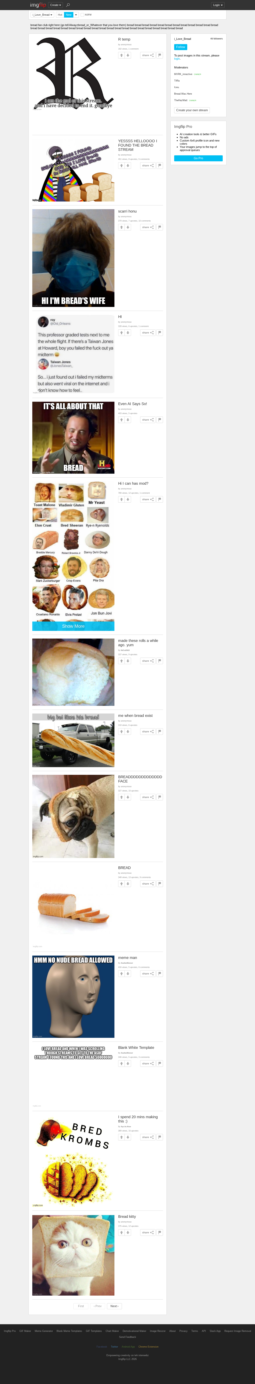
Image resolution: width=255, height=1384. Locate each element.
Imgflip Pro (10, 1331)
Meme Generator (44, 1331)
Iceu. (177, 87)
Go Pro (198, 158)
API (204, 1331)
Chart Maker (112, 1331)
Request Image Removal (237, 1331)
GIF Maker (25, 1331)
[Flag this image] (159, 55)
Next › (114, 1306)
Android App (128, 1346)
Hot (60, 14)
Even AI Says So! (132, 404)
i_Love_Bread (41, 14)
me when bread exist (135, 715)
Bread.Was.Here (183, 93)
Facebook (102, 1346)
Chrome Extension (148, 1346)
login (177, 58)
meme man (127, 958)
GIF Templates (94, 1331)
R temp (124, 39)
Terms (194, 1331)
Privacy (183, 1331)
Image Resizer (158, 1331)
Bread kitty (127, 1216)
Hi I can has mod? (133, 483)
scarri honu (127, 211)
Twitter (114, 1346)
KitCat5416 (125, 650)
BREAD (124, 868)
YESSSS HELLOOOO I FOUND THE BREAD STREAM (137, 145)
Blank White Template (136, 1047)
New (68, 14)
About (172, 1331)
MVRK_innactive (187, 74)
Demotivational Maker (134, 1331)
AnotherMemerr (127, 963)
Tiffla (177, 80)
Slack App (215, 1331)
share (145, 55)
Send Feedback (127, 1337)
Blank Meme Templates (69, 1331)
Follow (180, 47)
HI (120, 317)
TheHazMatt (185, 100)
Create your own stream (192, 110)
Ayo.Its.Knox (126, 1126)
